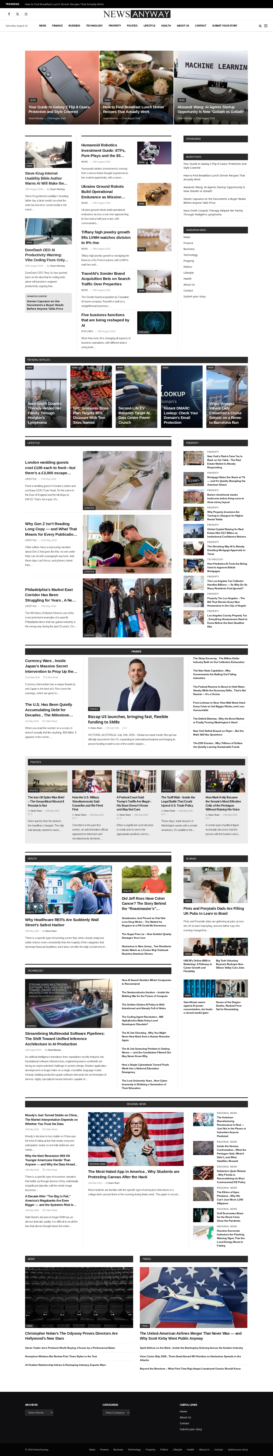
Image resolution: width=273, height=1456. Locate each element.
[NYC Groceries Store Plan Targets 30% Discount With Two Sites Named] (91, 397)
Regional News (97, 1164)
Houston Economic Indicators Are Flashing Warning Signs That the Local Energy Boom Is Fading (231, 1238)
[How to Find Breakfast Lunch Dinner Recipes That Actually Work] (136, 88)
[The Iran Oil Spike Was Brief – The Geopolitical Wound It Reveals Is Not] (47, 781)
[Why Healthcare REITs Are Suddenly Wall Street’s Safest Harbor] (68, 889)
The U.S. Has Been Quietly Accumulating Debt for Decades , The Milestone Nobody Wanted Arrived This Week (51, 710)
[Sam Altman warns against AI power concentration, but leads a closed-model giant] (199, 989)
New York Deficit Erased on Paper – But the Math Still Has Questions (218, 732)
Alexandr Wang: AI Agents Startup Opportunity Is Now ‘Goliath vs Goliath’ (211, 109)
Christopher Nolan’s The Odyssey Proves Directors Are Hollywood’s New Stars (71, 1335)
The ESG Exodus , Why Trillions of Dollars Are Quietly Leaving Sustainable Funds (218, 745)
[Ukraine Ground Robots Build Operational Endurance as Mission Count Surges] (154, 194)
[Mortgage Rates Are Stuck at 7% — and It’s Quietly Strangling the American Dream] (193, 479)
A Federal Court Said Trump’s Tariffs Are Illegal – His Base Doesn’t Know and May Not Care (134, 803)
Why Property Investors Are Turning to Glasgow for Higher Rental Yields (225, 515)
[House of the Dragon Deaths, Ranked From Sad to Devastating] (232, 989)
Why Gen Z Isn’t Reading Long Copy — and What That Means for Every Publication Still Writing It (51, 529)
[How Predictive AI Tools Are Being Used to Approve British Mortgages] (193, 566)
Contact (200, 25)
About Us (183, 25)
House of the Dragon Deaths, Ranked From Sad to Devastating (229, 1006)
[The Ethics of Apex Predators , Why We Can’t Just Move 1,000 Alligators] (203, 1194)
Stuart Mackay (36, 118)
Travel (146, 1259)
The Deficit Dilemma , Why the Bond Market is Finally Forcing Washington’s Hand (218, 720)
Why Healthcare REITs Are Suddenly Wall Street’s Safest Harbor (62, 922)
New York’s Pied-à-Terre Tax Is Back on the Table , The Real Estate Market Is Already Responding (224, 462)
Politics (132, 25)
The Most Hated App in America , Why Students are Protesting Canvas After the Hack (134, 1174)
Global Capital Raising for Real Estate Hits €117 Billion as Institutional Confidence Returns (226, 533)
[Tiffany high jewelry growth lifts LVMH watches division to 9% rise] (154, 240)
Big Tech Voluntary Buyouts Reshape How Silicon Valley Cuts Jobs (230, 964)
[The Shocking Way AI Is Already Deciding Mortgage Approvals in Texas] (193, 548)
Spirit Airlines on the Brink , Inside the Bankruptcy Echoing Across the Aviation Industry (191, 1347)
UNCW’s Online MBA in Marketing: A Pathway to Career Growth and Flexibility (197, 965)
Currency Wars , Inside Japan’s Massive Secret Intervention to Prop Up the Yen (49, 666)
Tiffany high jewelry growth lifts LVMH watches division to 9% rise (106, 237)
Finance (57, 25)
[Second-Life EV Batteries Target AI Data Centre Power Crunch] (136, 397)
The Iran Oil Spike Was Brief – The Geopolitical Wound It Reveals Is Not (46, 801)
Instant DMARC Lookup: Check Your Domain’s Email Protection (181, 415)
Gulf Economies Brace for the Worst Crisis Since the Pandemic (230, 1217)
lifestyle (34, 443)
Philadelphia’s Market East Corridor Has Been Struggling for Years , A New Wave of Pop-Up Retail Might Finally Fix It (50, 595)
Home (183, 1411)
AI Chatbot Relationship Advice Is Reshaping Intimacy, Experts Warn (65, 1364)
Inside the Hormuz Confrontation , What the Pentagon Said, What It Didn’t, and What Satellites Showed (231, 1153)
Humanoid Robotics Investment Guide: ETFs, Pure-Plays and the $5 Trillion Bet (103, 150)
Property (115, 25)
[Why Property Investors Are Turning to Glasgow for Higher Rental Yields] (193, 514)
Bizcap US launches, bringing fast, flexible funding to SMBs (128, 719)
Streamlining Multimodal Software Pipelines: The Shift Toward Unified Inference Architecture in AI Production (65, 1038)
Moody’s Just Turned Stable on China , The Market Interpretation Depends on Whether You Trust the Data (52, 1119)
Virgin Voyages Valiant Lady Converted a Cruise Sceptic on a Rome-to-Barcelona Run (225, 413)
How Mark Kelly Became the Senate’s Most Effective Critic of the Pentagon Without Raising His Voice (223, 803)
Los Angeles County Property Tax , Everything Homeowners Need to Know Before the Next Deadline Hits (227, 621)
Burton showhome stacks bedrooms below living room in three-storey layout (225, 498)
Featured (144, 332)
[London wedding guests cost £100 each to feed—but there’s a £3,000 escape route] (127, 480)
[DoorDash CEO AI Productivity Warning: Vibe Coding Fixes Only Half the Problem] (48, 231)
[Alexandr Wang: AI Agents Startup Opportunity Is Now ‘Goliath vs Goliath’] (211, 88)
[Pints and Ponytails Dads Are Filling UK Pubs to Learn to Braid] (215, 885)
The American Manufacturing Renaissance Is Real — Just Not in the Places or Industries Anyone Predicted (231, 1126)
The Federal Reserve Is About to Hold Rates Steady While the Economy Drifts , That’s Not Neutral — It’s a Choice (219, 690)
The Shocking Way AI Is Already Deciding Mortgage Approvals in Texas (226, 550)
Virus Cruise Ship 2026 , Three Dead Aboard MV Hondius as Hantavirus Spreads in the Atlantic (190, 1358)
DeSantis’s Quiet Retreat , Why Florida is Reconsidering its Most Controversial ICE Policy (231, 1177)
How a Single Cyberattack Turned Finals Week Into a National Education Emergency (145, 1068)
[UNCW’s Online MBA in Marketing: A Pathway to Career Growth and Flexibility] (199, 947)
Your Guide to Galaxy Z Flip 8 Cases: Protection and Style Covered (60, 109)
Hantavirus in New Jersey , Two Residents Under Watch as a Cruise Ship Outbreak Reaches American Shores (146, 950)
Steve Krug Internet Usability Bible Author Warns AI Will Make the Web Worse (44, 178)
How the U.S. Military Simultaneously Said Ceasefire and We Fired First (87, 803)
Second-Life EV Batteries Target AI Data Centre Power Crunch (134, 415)
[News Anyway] (136, 14)
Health (166, 25)
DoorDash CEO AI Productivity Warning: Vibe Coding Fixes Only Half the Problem (45, 255)
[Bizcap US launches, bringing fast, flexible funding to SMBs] (136, 684)
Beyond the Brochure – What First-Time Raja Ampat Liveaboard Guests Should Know (190, 1368)
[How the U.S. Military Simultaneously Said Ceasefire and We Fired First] (92, 781)
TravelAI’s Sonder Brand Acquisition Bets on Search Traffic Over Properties (105, 278)
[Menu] (265, 26)
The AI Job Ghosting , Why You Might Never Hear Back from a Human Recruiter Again (146, 1036)
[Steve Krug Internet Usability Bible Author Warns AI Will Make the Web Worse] (48, 155)
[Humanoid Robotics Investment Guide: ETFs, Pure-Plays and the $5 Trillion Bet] (154, 153)
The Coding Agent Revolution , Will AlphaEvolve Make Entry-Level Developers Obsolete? (142, 1020)
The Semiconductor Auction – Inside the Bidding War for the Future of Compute (145, 994)
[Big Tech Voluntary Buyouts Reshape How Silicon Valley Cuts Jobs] (232, 947)
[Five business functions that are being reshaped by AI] (154, 322)
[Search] (260, 26)
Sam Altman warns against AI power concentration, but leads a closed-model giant (197, 1007)
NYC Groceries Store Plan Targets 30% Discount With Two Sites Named (90, 415)
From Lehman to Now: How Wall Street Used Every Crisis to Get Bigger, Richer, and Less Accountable (219, 706)
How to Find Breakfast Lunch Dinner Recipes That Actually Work (64, 4)
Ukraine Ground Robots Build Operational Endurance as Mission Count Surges (102, 192)
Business (74, 25)
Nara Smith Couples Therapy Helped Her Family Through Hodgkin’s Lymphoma (44, 413)
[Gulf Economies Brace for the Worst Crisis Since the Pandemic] (203, 1215)
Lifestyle (149, 25)
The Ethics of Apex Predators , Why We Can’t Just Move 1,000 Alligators (230, 1198)
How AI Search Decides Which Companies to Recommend (146, 982)
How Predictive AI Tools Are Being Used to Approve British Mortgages (227, 567)
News (42, 25)
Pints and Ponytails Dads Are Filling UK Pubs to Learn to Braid (213, 910)
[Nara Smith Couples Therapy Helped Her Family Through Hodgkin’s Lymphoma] (46, 397)
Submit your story (224, 25)
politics (35, 762)
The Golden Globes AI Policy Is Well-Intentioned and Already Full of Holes (144, 1006)
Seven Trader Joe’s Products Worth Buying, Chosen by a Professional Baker (70, 1347)
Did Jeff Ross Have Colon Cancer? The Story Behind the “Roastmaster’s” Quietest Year (144, 903)
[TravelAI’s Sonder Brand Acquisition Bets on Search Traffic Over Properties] (154, 281)
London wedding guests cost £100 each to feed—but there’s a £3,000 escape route (50, 468)
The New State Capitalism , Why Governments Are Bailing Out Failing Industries (214, 674)
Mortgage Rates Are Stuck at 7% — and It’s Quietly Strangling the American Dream (226, 481)
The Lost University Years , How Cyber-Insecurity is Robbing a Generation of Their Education (145, 1084)
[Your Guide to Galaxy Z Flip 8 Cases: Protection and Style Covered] (62, 88)
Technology (94, 25)
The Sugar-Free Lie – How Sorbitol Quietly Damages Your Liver (146, 936)
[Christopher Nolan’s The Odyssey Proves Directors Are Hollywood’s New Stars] (79, 1297)
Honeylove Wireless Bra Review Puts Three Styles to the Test (61, 1356)
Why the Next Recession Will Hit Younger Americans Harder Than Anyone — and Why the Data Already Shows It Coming (50, 1160)
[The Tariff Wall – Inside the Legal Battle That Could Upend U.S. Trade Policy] (181, 781)
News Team (96, 728)
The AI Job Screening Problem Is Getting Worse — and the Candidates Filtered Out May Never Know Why (146, 1052)
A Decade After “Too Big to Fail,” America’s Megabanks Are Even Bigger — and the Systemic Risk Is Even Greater (49, 1201)
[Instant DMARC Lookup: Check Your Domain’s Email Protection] (182, 397)
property (192, 443)
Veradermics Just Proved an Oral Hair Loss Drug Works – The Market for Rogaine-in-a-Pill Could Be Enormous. (144, 922)
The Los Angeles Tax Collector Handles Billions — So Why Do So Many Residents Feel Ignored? (227, 584)
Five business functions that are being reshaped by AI (105, 320)
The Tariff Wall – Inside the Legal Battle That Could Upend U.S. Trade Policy (178, 801)
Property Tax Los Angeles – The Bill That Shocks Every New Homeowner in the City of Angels (226, 602)
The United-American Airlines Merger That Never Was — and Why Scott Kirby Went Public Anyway (190, 1335)
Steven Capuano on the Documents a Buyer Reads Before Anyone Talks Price (45, 304)
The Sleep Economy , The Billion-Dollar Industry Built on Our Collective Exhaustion (219, 660)
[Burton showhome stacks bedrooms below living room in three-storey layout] (193, 496)
